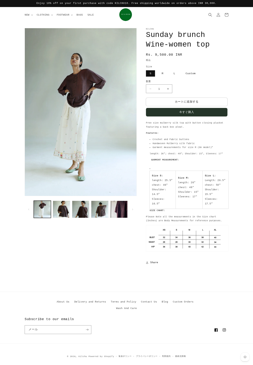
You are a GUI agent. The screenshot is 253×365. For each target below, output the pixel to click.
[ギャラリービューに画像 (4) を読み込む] (99, 209)
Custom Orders (183, 301)
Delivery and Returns (90, 301)
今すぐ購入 (186, 112)
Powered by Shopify (101, 356)
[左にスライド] (29, 209)
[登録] (87, 329)
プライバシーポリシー (147, 356)
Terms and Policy (123, 301)
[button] (28, 15)
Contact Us (149, 301)
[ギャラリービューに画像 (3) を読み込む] (80, 209)
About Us (63, 301)
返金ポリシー (125, 356)
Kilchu (83, 356)
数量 (148, 81)
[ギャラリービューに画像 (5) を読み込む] (119, 209)
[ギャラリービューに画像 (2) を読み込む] (61, 209)
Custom (191, 73)
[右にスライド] (133, 209)
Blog (165, 301)
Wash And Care (126, 308)
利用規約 (166, 356)
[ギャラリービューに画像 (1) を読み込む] (42, 209)
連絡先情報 (180, 356)
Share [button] (154, 262)
